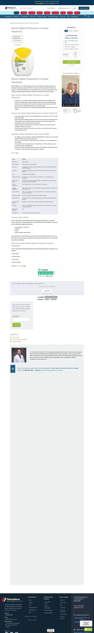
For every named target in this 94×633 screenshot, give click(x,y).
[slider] (69, 105)
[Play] (63, 105)
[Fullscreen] (77, 105)
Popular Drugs (74, 16)
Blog (68, 16)
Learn (47, 291)
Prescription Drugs (47, 602)
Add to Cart (71, 62)
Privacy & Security (62, 617)
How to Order (15, 337)
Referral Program (48, 610)
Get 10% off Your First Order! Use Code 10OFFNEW (47, 1)
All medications (8, 16)
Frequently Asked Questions (19, 339)
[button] (50, 631)
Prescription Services (53, 16)
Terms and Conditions (62, 610)
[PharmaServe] (11, 600)
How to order (33, 16)
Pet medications (24, 16)
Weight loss (16, 16)
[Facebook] (86, 16)
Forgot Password (33, 607)
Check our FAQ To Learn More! (47, 286)
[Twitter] (88, 16)
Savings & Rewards (42, 16)
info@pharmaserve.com (11, 619)
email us (37, 370)
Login (74, 8)
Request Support (16, 341)
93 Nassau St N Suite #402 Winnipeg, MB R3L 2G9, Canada (12, 625)
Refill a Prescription (47, 607)
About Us (62, 600)
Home (11, 23)
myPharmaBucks (48, 612)
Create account (84, 8)
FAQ (61, 605)
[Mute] (75, 105)
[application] (70, 91)
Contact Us (63, 607)
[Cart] (84, 16)
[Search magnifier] (42, 9)
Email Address (15, 316)
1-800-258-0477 (28, 370)
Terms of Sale (63, 614)
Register (31, 602)
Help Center (63, 16)
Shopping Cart (32, 610)
